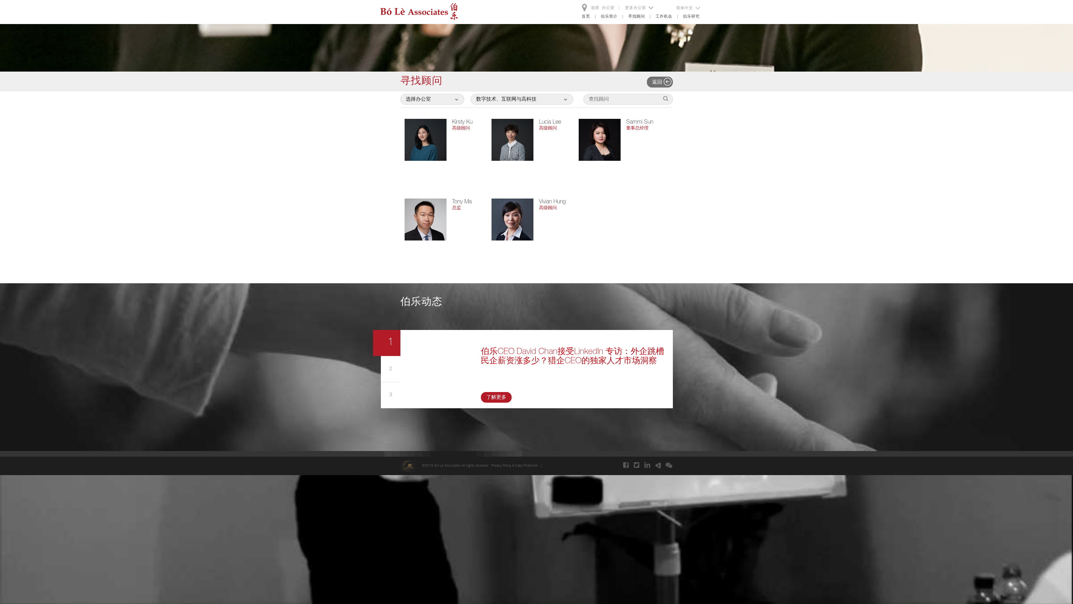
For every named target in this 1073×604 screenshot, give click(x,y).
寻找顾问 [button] (636, 17)
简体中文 (685, 8)
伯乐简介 (609, 17)
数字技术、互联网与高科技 (506, 99)
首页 (586, 17)
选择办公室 (418, 99)
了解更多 (496, 397)
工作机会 (664, 17)
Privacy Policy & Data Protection (514, 466)
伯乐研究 (691, 17)
